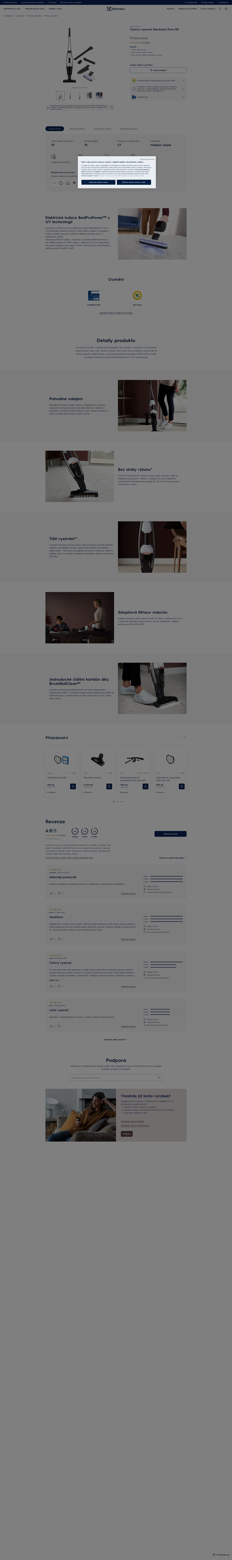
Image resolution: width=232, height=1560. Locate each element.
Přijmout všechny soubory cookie (134, 182)
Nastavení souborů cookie (98, 182)
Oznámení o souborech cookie (108, 176)
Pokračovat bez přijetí (147, 159)
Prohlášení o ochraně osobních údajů (132, 176)
